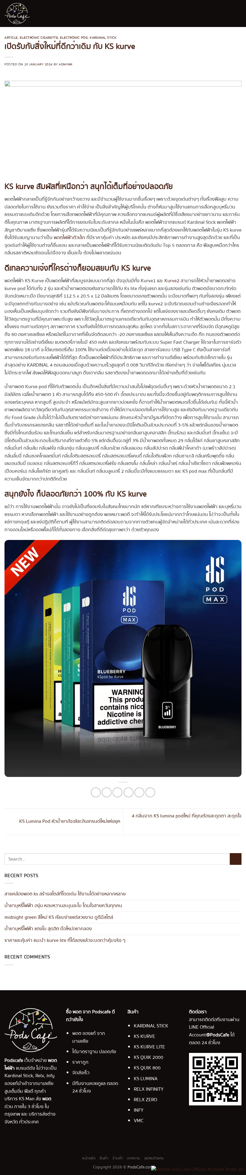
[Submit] (236, 859)
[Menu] (238, 13)
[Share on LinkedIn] (150, 792)
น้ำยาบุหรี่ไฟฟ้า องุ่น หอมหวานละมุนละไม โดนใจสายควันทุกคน (63, 906)
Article (11, 37)
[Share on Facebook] (107, 792)
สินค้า (104, 1158)
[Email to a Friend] (129, 792)
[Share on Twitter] (117, 792)
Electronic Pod (74, 37)
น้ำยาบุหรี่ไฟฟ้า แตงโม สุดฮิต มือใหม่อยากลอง (48, 929)
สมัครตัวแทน (154, 1158)
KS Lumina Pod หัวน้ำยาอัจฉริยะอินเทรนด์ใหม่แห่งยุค (69, 821)
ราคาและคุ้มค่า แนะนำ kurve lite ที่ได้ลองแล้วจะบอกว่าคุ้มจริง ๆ (64, 940)
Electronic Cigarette (39, 37)
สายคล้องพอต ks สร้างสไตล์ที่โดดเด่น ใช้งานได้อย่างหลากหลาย (65, 894)
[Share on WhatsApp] (96, 792)
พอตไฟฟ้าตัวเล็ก (68, 237)
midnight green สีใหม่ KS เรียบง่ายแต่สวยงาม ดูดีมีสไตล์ (58, 917)
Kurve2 (171, 281)
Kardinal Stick (103, 37)
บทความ (133, 1158)
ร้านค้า (117, 1158)
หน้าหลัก (89, 1158)
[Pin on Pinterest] (139, 792)
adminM (65, 64)
